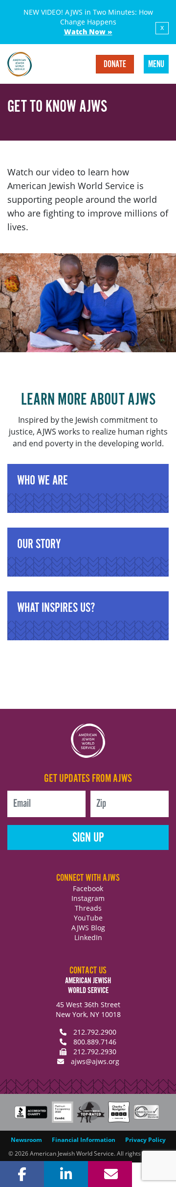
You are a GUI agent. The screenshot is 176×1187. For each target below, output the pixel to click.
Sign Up (88, 838)
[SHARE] (22, 1174)
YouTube (88, 917)
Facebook (88, 888)
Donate (115, 65)
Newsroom (26, 1140)
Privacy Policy (145, 1140)
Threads (88, 908)
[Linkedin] (66, 1174)
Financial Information (83, 1140)
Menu (156, 65)
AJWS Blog (88, 927)
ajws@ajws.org (95, 1061)
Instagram (88, 898)
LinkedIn (88, 937)
